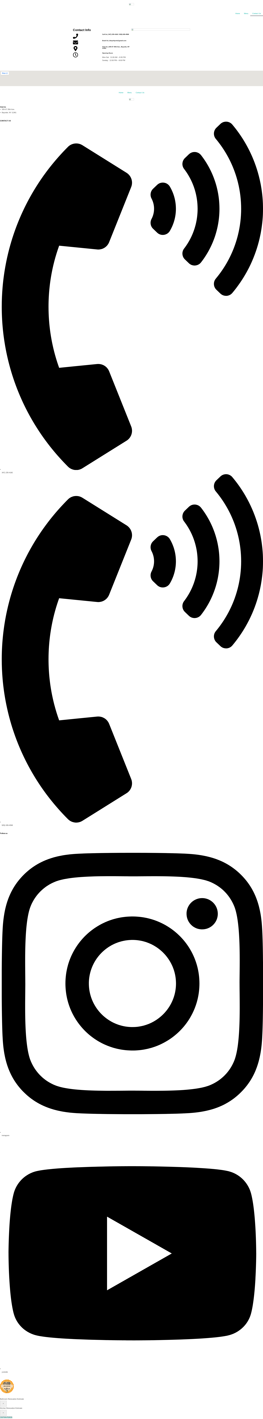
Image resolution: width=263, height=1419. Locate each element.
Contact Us (256, 13)
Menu (246, 13)
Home (237, 13)
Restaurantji (4, 1388)
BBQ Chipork (5, 1381)
